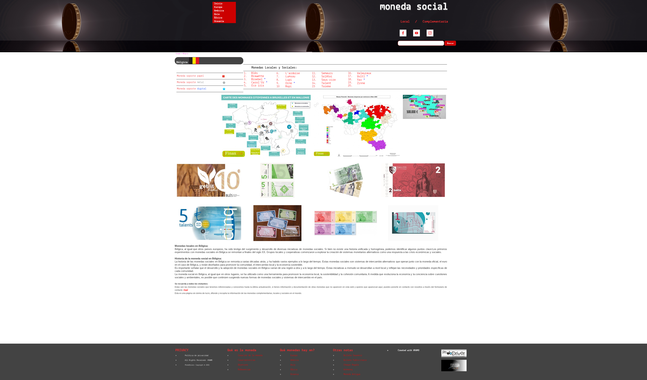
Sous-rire (328, 80)
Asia (217, 14)
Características (246, 360)
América (219, 10)
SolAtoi (326, 76)
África (218, 18)
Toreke (326, 86)
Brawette (257, 76)
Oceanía (219, 21)
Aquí (185, 290)
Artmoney (348, 370)
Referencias (244, 370)
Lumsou (290, 76)
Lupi (288, 80)
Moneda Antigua (352, 374)
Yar (359, 80)
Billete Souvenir (353, 355)
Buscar (450, 43)
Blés (254, 73)
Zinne (361, 83)
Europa (218, 7)
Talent (326, 83)
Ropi (288, 86)
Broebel (257, 79)
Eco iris (257, 85)
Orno (288, 83)
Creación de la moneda (250, 355)
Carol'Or (257, 82)
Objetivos (243, 365)
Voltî (361, 76)
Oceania (294, 374)
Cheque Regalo (351, 365)
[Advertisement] (311, 320)
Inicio (218, 3)
